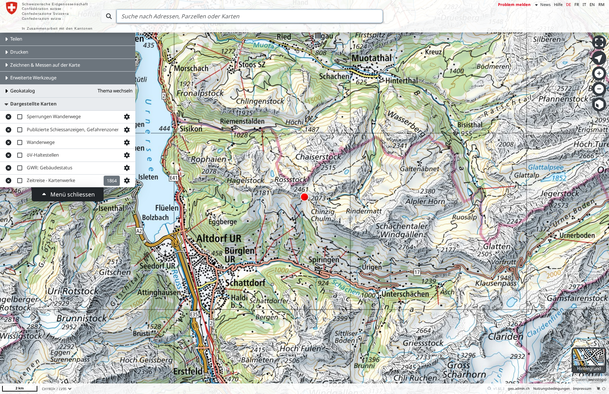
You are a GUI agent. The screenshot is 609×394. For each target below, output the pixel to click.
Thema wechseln (115, 90)
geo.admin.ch (519, 388)
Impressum (582, 388)
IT (584, 4)
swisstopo (597, 379)
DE (568, 4)
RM (601, 4)
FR (576, 4)
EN (592, 4)
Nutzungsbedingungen (551, 388)
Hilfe (558, 4)
